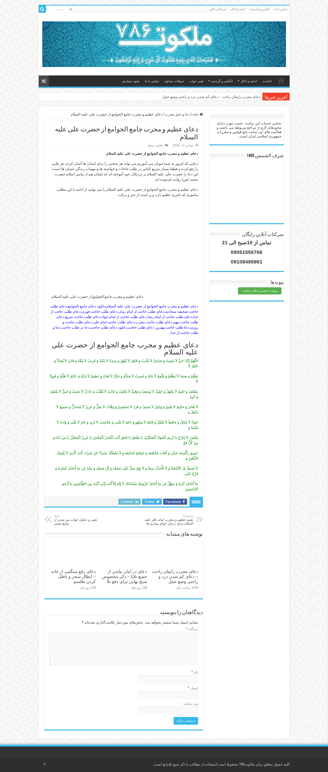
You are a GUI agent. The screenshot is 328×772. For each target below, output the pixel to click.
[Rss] (71, 9)
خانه (281, 80)
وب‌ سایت (190, 703)
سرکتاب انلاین (217, 9)
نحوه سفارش (131, 81)
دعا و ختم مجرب (177, 114)
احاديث (267, 81)
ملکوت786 (247, 764)
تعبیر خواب (196, 81)
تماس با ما (281, 9)
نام (194, 672)
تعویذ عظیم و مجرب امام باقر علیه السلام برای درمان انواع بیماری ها (169, 520)
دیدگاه (192, 629)
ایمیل (193, 688)
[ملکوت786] (164, 43)
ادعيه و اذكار (238, 9)
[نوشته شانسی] (44, 81)
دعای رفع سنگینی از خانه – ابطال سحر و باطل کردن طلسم (73, 576)
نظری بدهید (155, 145)
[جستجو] (42, 9)
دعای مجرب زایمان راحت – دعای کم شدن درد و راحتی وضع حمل (211, 97)
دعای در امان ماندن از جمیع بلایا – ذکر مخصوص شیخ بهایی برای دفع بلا (124, 576)
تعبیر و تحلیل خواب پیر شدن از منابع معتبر (75, 520)
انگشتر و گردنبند (260, 9)
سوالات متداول (174, 81)
